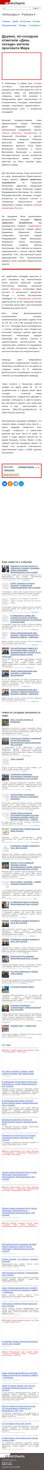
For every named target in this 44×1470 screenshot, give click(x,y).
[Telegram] (15, 483)
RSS (18, 1467)
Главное (6, 21)
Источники (25, 21)
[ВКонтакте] (4, 483)
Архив (15, 21)
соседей (38, 83)
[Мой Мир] (21, 483)
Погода (36, 21)
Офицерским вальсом (29, 298)
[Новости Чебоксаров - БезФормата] (13, 2)
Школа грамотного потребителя (19, 133)
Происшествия (9, 25)
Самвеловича (34, 226)
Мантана (15, 289)
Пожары (22, 25)
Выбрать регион (7, 1464)
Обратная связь (7, 1463)
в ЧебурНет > (35, 25)
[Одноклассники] (10, 483)
